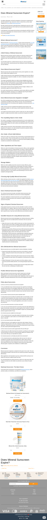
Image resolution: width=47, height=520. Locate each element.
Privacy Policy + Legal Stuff (23, 516)
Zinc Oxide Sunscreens (10, 35)
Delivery (17, 476)
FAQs (8, 465)
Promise (6, 477)
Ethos (39, 475)
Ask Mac (5, 465)
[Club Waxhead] (41, 41)
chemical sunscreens (16, 23)
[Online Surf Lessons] (41, 54)
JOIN (33, 483)
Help (34, 491)
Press (12, 491)
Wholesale (12, 489)
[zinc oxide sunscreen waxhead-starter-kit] (41, 28)
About (12, 493)
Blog (34, 489)
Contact (34, 493)
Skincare (12, 465)
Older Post (4, 468)
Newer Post (30, 468)
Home (2, 7)
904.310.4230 (24, 500)
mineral (8, 23)
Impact (28, 477)
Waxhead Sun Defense (23, 514)
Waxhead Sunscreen (25, 369)
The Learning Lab (8, 7)
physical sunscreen (14, 42)
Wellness (16, 465)
